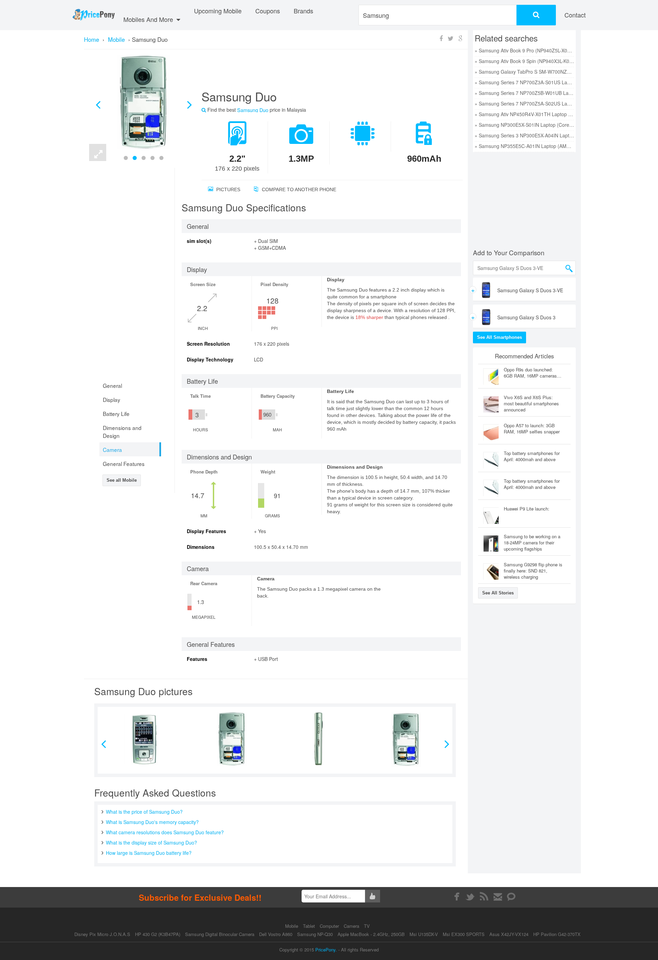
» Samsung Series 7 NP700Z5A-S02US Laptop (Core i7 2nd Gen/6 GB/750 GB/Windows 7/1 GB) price (524, 103)
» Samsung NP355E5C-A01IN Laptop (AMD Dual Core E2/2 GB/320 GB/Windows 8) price (524, 146)
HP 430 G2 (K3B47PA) (157, 934)
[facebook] (457, 896)
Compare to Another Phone (298, 189)
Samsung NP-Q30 (315, 934)
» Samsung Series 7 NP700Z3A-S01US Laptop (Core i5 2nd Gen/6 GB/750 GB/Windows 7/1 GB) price (524, 82)
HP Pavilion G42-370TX (557, 934)
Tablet (309, 926)
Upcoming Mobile (218, 10)
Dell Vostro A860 (275, 934)
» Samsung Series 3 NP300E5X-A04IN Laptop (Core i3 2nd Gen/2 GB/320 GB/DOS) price (524, 135)
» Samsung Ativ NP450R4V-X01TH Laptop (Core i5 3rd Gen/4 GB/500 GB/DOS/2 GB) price (524, 114)
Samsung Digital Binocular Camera (219, 934)
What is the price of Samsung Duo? (144, 811)
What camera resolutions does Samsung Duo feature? (165, 832)
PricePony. (326, 949)
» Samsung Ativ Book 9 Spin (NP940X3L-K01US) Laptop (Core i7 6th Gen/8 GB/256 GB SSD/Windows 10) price (524, 61)
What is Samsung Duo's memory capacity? (152, 822)
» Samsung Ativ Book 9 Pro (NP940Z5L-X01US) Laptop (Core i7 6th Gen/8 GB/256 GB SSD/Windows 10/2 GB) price (524, 50)
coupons (267, 10)
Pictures (227, 189)
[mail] (498, 896)
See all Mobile (122, 480)
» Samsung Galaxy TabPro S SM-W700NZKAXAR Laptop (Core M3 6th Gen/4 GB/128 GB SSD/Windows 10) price (524, 71)
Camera (352, 926)
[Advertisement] (324, 72)
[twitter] (470, 896)
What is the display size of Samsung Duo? (151, 842)
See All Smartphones (499, 337)
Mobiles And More (149, 19)
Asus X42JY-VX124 (508, 934)
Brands (303, 10)
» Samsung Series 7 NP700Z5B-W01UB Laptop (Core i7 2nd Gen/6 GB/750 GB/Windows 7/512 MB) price (524, 92)
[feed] (484, 896)
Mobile (292, 926)
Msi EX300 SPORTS (464, 934)
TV (367, 926)
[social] (511, 896)
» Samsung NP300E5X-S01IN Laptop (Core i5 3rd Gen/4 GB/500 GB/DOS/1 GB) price (524, 124)
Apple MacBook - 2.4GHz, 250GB (371, 934)
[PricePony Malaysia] (93, 15)
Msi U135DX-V (424, 934)
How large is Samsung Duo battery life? (149, 852)
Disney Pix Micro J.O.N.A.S (102, 934)
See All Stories (498, 592)
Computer (330, 926)
